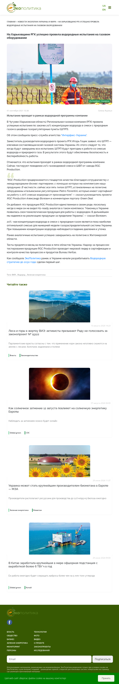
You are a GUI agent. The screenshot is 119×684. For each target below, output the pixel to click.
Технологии (40, 632)
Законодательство (29, 355)
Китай (29, 587)
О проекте (39, 643)
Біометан (37, 510)
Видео (37, 639)
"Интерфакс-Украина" (74, 135)
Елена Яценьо (105, 110)
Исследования (42, 650)
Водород (21, 274)
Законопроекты (42, 647)
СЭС (28, 432)
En (104, 9)
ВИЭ (14, 274)
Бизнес (10, 639)
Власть (10, 632)
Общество (12, 636)
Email (12, 659)
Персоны (11, 650)
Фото (36, 636)
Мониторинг (13, 647)
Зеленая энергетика (36, 274)
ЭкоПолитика (33, 258)
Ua (104, 5)
